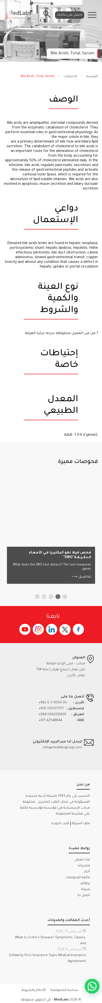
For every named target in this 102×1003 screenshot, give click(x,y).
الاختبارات (70, 76)
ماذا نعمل (82, 860)
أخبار (87, 872)
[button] (64, 596)
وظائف (85, 883)
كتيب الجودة (60, 823)
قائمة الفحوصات (77, 877)
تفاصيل (81, 577)
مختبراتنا (84, 866)
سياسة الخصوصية (64, 990)
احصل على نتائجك (69, 15)
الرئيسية (92, 76)
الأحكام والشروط (33, 990)
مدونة (85, 889)
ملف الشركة (81, 823)
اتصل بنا (83, 895)
